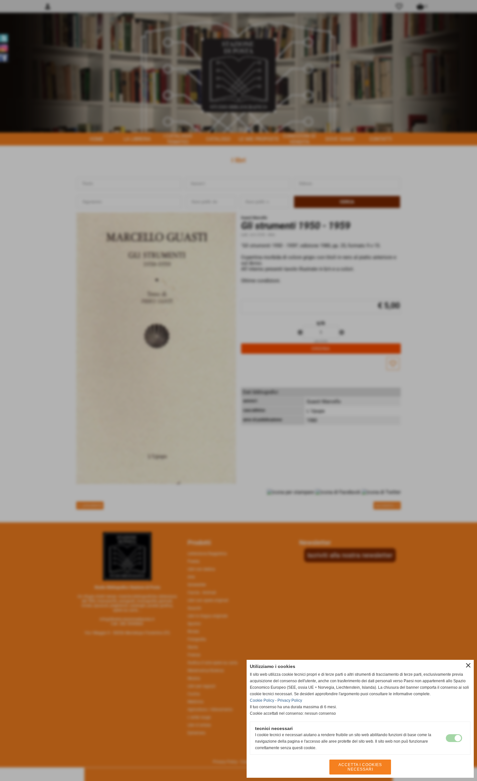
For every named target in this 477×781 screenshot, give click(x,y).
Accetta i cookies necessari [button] (360, 767)
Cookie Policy (262, 700)
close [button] (468, 665)
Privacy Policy (289, 700)
